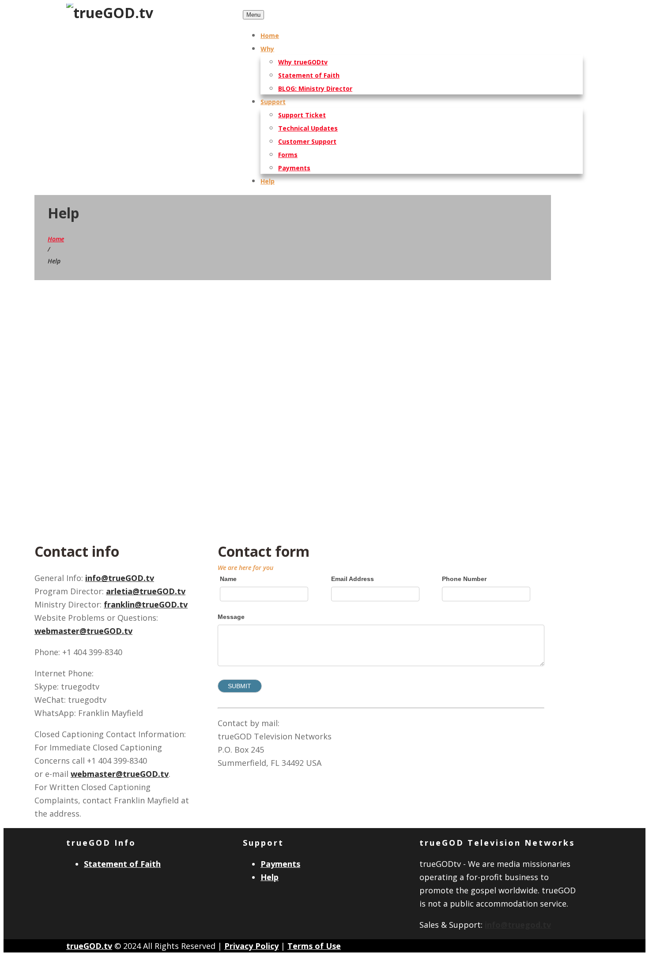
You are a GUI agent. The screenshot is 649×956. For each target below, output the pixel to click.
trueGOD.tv (89, 946)
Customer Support (307, 141)
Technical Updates (308, 128)
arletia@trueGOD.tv (145, 591)
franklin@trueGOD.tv (146, 604)
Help (267, 181)
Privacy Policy (251, 946)
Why (267, 49)
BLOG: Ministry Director (315, 88)
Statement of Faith (309, 75)
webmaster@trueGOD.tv (83, 631)
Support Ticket (302, 115)
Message (231, 616)
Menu (253, 14)
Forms (288, 154)
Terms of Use (314, 946)
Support (273, 101)
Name (228, 578)
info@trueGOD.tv (119, 578)
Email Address (352, 578)
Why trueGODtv (303, 62)
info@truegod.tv (518, 924)
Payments (294, 168)
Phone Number (464, 578)
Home (269, 35)
